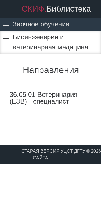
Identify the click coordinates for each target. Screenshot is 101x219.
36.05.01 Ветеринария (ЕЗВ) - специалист (43, 98)
